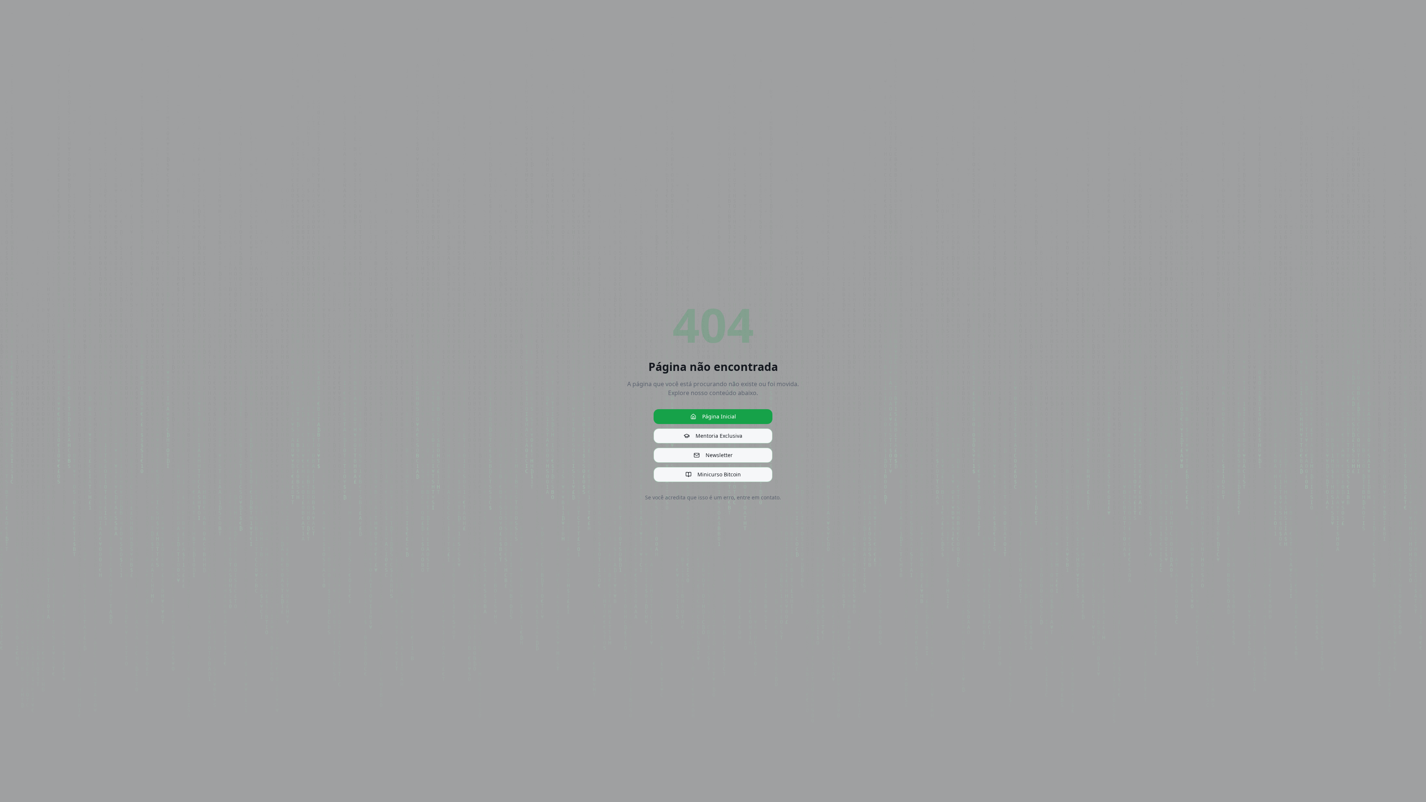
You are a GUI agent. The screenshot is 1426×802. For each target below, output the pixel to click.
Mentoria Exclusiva (719, 435)
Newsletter (719, 455)
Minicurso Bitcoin (719, 474)
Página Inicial (719, 416)
